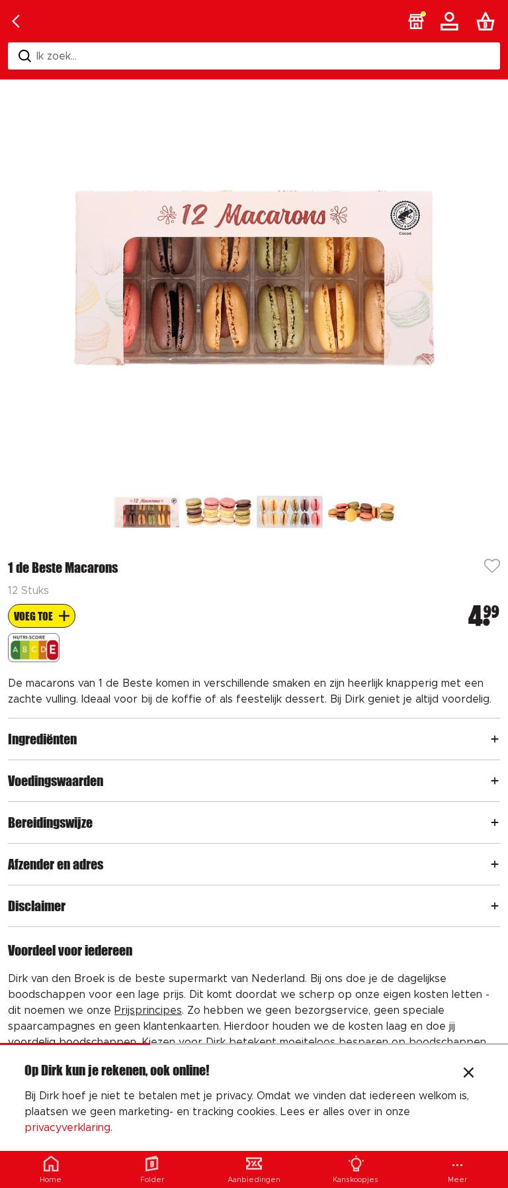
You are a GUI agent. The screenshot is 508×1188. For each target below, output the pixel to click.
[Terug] (16, 21)
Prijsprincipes (148, 1010)
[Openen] (494, 739)
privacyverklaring (67, 1127)
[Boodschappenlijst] (488, 21)
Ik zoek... (56, 56)
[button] (416, 21)
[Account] (452, 21)
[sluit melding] (469, 1074)
